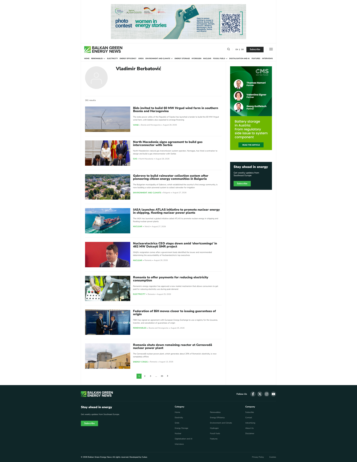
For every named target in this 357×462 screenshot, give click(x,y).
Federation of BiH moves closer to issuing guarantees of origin (174, 313)
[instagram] (266, 394)
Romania (148, 260)
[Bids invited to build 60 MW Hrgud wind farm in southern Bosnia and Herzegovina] (107, 119)
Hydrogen (196, 58)
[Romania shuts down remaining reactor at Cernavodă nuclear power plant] (107, 356)
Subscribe (255, 49)
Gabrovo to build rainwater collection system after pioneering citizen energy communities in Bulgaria (170, 177)
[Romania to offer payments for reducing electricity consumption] (107, 288)
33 (162, 376)
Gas (135, 159)
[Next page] (167, 376)
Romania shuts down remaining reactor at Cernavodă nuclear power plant (172, 346)
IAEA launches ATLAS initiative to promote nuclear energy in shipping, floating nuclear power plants (176, 211)
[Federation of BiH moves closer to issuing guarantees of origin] (107, 322)
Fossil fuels (219, 58)
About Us (249, 428)
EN (237, 49)
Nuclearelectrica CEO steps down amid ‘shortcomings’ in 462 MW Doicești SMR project (175, 245)
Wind (136, 125)
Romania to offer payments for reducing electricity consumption (170, 279)
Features (256, 58)
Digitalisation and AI (239, 58)
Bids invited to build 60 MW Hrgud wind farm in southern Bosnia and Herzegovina (175, 109)
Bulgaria (166, 193)
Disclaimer (249, 433)
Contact (248, 417)
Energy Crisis (140, 362)
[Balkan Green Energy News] (103, 49)
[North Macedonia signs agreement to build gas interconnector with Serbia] (107, 153)
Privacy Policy (258, 457)
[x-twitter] (259, 394)
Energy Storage (182, 58)
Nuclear (207, 58)
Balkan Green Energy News (100, 457)
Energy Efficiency (128, 58)
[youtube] (273, 394)
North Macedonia (146, 159)
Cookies (272, 457)
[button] (228, 49)
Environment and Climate (157, 58)
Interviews (267, 58)
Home (86, 58)
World (147, 227)
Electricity (112, 58)
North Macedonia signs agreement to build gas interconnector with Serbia (167, 143)
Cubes (144, 457)
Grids (141, 58)
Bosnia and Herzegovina (151, 125)
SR (242, 49)
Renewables (97, 58)
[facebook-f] (253, 394)
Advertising (250, 423)
